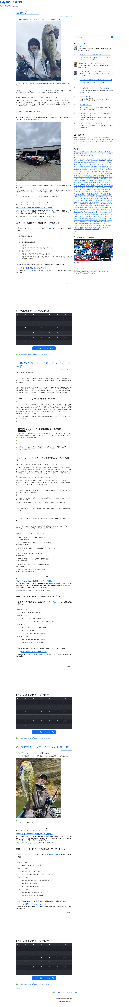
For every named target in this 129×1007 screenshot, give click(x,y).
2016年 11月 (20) (80, 197)
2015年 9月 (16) (89, 202)
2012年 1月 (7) (95, 220)
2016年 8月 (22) (108, 197)
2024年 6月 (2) (89, 161)
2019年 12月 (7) (102, 180)
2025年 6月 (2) (95, 153)
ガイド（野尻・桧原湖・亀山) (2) (99, 138)
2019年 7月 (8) (106, 182)
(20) (75, 138)
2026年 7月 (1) (77, 152)
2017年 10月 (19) (97, 191)
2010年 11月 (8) (104, 225)
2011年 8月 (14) (100, 222)
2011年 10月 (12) (82, 222)
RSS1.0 (75, 231)
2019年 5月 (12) (86, 184)
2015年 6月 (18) (78, 204)
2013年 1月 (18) (104, 214)
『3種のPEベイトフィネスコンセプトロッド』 (43, 364)
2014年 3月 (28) (95, 209)
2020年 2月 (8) (85, 180)
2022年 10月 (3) (92, 168)
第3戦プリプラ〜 (27, 13)
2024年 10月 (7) (103, 159)
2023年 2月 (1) (97, 166)
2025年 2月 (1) (89, 155)
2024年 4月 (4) (105, 161)
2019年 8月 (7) (98, 182)
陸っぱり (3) (106, 141)
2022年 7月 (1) (79, 170)
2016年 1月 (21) (91, 200)
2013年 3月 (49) (86, 214)
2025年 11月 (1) (102, 152)
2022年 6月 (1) (87, 170)
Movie (70, 992)
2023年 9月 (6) (79, 164)
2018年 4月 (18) (81, 189)
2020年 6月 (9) (91, 179)
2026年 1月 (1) (93, 152)
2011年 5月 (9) (88, 223)
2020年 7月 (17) (82, 179)
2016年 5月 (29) (95, 198)
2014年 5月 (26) (78, 209)
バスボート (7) (85, 141)
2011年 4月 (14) (97, 223)
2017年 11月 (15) (87, 191)
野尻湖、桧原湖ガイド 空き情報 (91, 123)
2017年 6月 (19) (95, 193)
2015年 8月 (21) (98, 202)
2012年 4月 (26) (106, 218)
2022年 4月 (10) (104, 170)
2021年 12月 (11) (98, 171)
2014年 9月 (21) (80, 207)
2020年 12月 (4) (78, 177)
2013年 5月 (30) (106, 213)
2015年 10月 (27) (80, 202)
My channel (77, 262)
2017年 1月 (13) (100, 195)
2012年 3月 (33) (78, 220)
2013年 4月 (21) (78, 214)
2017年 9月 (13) (106, 191)
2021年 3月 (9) (98, 175)
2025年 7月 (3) (87, 153)
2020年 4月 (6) (107, 179)
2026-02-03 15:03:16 (66, 370)
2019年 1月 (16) (81, 186)
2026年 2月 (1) (85, 152)
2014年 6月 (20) (106, 207)
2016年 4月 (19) (104, 198)
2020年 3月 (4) (77, 180)
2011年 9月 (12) (92, 222)
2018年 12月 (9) (90, 186)
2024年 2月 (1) (83, 162)
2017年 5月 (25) (104, 193)
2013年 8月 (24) (80, 213)
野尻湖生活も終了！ (86, 97)
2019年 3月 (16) (104, 184)
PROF (9, 5)
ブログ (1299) (93, 141)
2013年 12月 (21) (82, 211)
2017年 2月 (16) (91, 195)
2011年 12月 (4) (103, 220)
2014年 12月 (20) (91, 205)
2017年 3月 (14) (82, 195)
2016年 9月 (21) (99, 197)
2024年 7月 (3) (81, 161)
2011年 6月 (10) (80, 223)
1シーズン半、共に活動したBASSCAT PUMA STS (96, 80)
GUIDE (5, 5)
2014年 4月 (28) (86, 209)
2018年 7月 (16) (94, 188)
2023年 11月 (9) (100, 162)
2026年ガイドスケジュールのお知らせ (42, 747)
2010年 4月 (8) (88, 229)
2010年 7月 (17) (102, 227)
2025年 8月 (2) (79, 153)
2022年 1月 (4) (89, 171)
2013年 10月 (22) (101, 211)
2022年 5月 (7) (95, 170)
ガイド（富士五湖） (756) (83, 138)
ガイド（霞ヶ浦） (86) (95, 139)
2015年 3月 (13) (104, 204)
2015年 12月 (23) (100, 200)
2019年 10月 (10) (81, 182)
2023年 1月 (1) (105, 166)
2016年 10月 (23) (90, 197)
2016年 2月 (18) (82, 200)
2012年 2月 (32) (86, 220)
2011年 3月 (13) (106, 223)
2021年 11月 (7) (107, 171)
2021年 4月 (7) (90, 175)
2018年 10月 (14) (108, 186)
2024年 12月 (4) (86, 159)
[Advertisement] (44, 295)
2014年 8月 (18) (89, 207)
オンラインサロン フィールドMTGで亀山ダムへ (95, 71)
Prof (76, 992)
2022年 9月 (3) (101, 168)
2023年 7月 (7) (95, 164)
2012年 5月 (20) (97, 218)
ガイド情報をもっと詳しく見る (44, 348)
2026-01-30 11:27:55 (66, 750)
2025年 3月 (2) (81, 155)
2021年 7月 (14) (102, 173)
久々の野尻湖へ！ (86, 105)
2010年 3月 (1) (97, 229)
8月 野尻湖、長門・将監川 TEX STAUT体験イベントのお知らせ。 (96, 114)
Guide (64, 992)
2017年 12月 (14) (78, 191)
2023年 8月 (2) (87, 164)
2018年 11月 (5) (99, 186)
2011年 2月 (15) (78, 225)
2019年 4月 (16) (95, 184)
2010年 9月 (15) (84, 227)
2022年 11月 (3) (84, 168)
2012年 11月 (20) (83, 216)
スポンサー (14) (106, 139)
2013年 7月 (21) (89, 213)
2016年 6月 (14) (86, 198)
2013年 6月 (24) (97, 213)
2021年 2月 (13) (106, 175)
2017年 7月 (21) (86, 193)
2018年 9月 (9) (77, 188)
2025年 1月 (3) (77, 159)
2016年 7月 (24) (78, 198)
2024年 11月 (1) (94, 159)
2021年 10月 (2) (78, 173)
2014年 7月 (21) (97, 207)
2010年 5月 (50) (80, 229)
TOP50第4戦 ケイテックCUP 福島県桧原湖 (94, 88)
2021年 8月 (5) (94, 173)
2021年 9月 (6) (86, 173)
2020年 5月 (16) (99, 179)
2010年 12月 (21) (95, 225)
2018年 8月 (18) (86, 188)
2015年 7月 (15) (107, 202)
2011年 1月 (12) (86, 225)
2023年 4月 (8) (81, 166)
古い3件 (18, 988)
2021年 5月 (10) (81, 175)
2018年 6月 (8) (103, 188)
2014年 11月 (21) (100, 205)
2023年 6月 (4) (103, 164)
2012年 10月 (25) (92, 216)
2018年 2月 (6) (99, 189)
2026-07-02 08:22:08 (66, 16)
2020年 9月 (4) (104, 177)
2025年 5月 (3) (103, 153)
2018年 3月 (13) (90, 189)
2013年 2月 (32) (95, 214)
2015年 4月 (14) (95, 204)
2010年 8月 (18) (93, 227)
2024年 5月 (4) (97, 161)
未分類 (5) (100, 141)
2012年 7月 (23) (80, 218)
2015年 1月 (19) (82, 205)
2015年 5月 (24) (86, 204)
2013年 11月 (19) (92, 211)
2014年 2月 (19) (104, 209)
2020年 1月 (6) (93, 180)
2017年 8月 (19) (78, 193)
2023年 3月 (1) (89, 166)
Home (53, 992)
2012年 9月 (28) (102, 216)
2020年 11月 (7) (86, 177)
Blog (59, 992)
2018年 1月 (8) (107, 189)
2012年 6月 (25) (89, 218)
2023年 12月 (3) (91, 162)
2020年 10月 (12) (95, 177)
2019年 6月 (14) (78, 184)
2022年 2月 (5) (81, 171)
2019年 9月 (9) (90, 182)
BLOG (1, 5)
